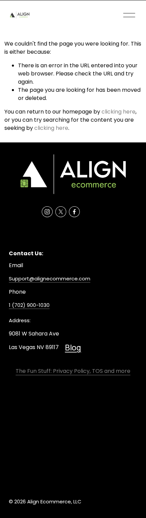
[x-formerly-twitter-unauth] (60, 211)
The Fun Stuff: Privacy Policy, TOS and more (73, 371)
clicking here (118, 112)
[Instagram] (47, 211)
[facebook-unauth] (74, 211)
